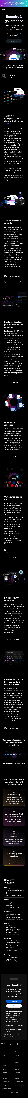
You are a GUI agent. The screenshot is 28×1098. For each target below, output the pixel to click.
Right (26, 5)
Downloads (5, 1069)
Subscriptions (6, 1081)
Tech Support (18, 1058)
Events (4, 1062)
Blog (10, 1043)
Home (4, 1051)
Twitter (17, 1043)
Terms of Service (19, 1081)
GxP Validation (14, 529)
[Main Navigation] (26, 9)
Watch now (13, 35)
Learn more (14, 1001)
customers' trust (9, 513)
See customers (18, 68)
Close (26, 2)
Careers (4, 1055)
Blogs (16, 1065)
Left (2, 5)
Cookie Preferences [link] (7, 1088)
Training (17, 1055)
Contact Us (14, 1005)
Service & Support (19, 1051)
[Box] (3, 9)
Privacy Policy (6, 1085)
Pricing (4, 1065)
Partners (4, 1058)
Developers (17, 1072)
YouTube (3, 1043)
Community (17, 1069)
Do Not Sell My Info (19, 1085)
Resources (5, 1072)
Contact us (14, 41)
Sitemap (17, 1078)
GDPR (6, 529)
